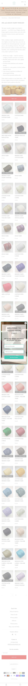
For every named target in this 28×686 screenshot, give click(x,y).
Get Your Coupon (14, 357)
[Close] (25, 323)
